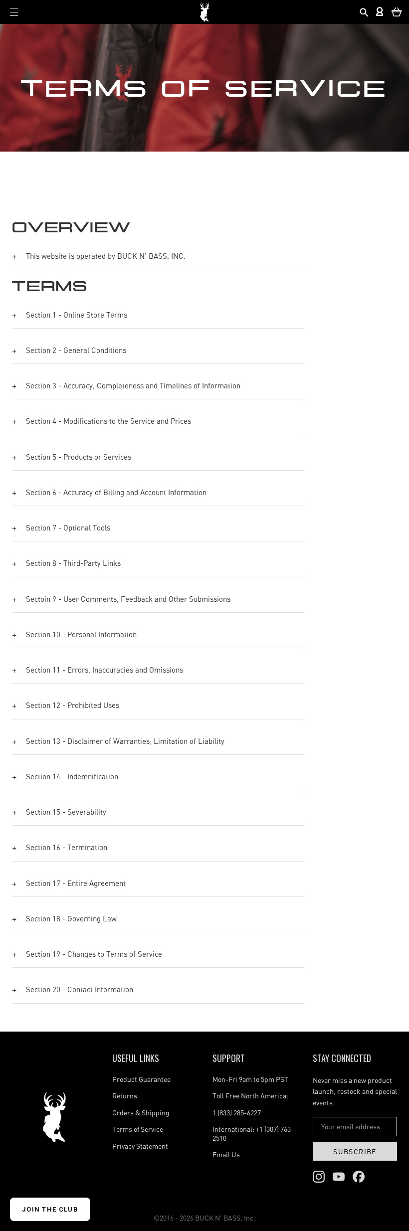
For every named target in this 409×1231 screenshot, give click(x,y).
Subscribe (355, 1151)
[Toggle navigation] (14, 12)
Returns (124, 1095)
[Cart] (397, 11)
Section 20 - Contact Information (79, 989)
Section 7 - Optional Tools (68, 527)
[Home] (54, 1117)
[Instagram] (319, 1177)
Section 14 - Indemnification (72, 776)
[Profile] (380, 12)
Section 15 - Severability (66, 811)
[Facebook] (359, 1177)
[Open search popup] (364, 12)
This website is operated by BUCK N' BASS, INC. (106, 255)
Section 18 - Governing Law (71, 918)
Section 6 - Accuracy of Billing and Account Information (116, 492)
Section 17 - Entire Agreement (76, 883)
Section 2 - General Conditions (76, 350)
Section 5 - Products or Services (78, 456)
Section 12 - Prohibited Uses (72, 705)
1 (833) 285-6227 (236, 1112)
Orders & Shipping (141, 1112)
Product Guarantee (141, 1079)
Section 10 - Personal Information (81, 634)
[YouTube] (339, 1177)
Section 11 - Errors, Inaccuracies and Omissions (104, 669)
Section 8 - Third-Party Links (73, 562)
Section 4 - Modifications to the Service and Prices (108, 420)
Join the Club (50, 1209)
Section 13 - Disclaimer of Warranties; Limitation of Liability (125, 740)
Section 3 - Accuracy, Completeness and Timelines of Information (133, 385)
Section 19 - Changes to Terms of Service (94, 953)
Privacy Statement (140, 1146)
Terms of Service (137, 1129)
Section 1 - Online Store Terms (76, 314)
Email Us (226, 1154)
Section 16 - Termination (66, 847)
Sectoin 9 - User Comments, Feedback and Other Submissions (128, 598)
